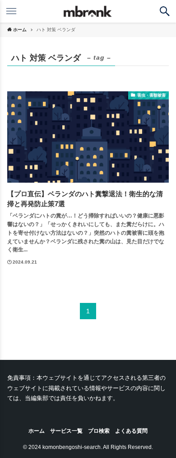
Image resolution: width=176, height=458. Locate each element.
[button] (164, 11)
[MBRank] (88, 11)
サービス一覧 (66, 431)
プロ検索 (99, 431)
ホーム (36, 431)
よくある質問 (131, 431)
